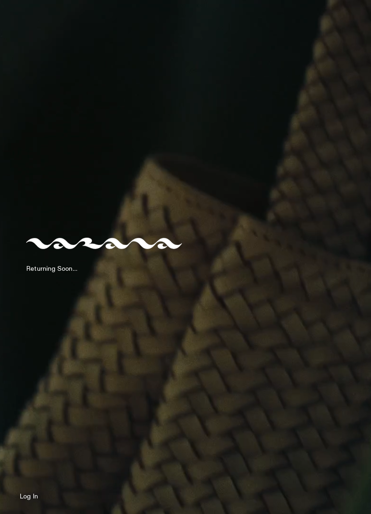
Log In (29, 496)
